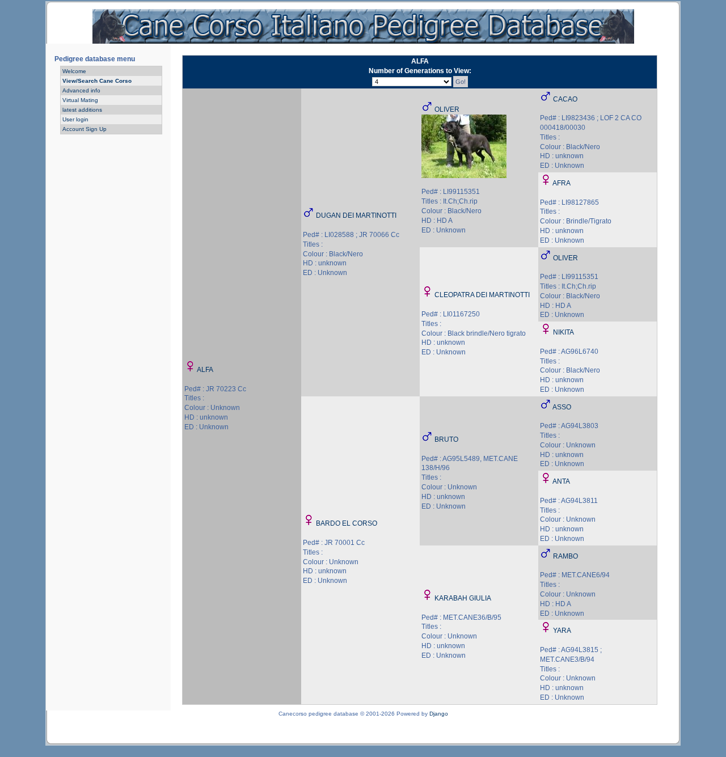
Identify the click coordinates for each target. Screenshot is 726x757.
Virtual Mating (80, 100)
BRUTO (446, 439)
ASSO (561, 407)
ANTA (561, 481)
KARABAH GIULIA (462, 598)
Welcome (74, 71)
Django (438, 714)
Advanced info (81, 90)
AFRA (561, 183)
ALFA (205, 370)
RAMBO (565, 556)
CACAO (565, 99)
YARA (562, 631)
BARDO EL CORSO (346, 523)
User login (75, 119)
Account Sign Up (84, 129)
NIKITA (563, 332)
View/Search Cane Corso (97, 81)
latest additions (82, 110)
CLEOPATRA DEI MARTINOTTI (482, 295)
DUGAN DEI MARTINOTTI (356, 215)
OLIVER (446, 109)
